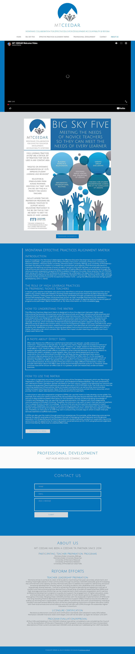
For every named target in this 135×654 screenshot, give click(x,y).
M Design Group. (85, 650)
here (97, 301)
